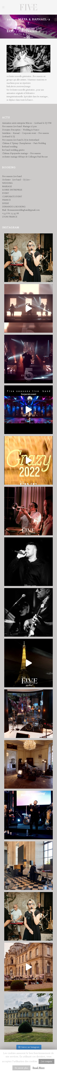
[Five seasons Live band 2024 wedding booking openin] (28, 257)
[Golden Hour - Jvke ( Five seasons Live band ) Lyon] (28, 308)
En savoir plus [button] (21, 1068)
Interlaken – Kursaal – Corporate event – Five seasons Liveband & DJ (25, 135)
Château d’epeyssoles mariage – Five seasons (21, 153)
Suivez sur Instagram (30, 1047)
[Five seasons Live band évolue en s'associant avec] (28, 359)
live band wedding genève (13, 150)
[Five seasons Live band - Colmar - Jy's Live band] (28, 511)
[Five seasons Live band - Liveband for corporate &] (28, 561)
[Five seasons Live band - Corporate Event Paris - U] (28, 663)
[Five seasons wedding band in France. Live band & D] (28, 967)
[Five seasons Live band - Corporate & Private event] (28, 612)
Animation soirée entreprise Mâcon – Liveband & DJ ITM (26, 123)
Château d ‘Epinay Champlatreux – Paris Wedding (24, 143)
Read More (39, 1067)
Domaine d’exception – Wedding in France (20, 130)
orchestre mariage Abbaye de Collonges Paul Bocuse (25, 157)
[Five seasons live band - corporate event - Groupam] (28, 815)
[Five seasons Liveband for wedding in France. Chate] (28, 916)
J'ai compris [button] (46, 1061)
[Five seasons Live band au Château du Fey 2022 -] (28, 764)
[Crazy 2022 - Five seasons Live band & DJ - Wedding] (28, 460)
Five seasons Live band (12, 176)
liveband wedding (9, 146)
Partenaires (28, 31)
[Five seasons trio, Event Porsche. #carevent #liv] (28, 713)
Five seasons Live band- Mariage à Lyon (19, 126)
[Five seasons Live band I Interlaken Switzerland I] (28, 409)
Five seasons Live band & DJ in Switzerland (20, 140)
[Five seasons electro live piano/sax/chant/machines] (28, 865)
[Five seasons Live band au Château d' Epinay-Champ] (28, 1017)
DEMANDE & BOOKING (13, 206)
